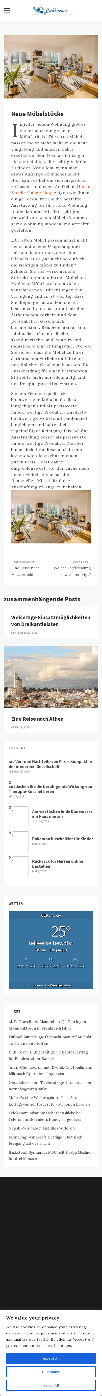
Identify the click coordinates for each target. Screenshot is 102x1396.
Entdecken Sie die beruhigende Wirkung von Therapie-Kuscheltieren (50, 789)
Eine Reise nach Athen (37, 718)
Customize (51, 1372)
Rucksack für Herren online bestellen (57, 864)
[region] (51, 1353)
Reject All (51, 1385)
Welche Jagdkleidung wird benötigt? (72, 571)
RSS (17, 1011)
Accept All (51, 1358)
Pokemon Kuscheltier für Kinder (62, 839)
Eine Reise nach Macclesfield (25, 571)
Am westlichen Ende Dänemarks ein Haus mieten (62, 814)
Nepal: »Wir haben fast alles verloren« (43, 1128)
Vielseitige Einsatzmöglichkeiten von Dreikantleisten (50, 620)
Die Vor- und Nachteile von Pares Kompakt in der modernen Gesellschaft (50, 764)
